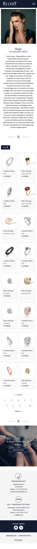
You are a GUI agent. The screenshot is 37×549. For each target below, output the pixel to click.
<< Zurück (18, 395)
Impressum (11, 536)
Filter (4, 147)
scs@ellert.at (18, 515)
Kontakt (18, 540)
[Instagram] (21, 528)
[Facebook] (16, 528)
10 (30, 406)
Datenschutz (24, 536)
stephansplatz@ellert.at (18, 492)
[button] (18, 450)
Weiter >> (18, 411)
